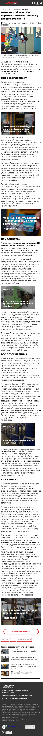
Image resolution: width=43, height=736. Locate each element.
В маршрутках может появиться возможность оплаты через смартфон (24, 658)
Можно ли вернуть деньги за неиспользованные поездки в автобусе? (21, 220)
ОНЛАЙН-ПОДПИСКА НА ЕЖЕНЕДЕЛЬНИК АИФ (17, 695)
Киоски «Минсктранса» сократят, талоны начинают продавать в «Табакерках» (25, 651)
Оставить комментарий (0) (21, 631)
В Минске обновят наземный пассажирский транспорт (21, 673)
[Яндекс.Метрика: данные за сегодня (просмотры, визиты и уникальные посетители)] (14, 726)
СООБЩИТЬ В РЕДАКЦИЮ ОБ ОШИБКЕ (14, 698)
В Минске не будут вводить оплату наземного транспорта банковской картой (23, 666)
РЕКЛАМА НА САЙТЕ (21, 690)
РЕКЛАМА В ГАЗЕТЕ (8, 693)
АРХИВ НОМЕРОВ (7, 690)
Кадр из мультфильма (22, 57)
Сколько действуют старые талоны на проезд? (20, 611)
